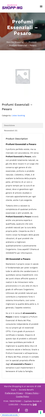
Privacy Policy (31, 393)
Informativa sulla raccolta (10, 415)
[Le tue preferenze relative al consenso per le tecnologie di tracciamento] (40, 412)
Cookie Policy (22, 396)
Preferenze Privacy (14, 393)
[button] (41, 6)
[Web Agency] (34, 404)
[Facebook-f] (18, 410)
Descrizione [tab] (9, 125)
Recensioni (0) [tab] (10, 130)
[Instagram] (26, 410)
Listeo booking (18, 115)
